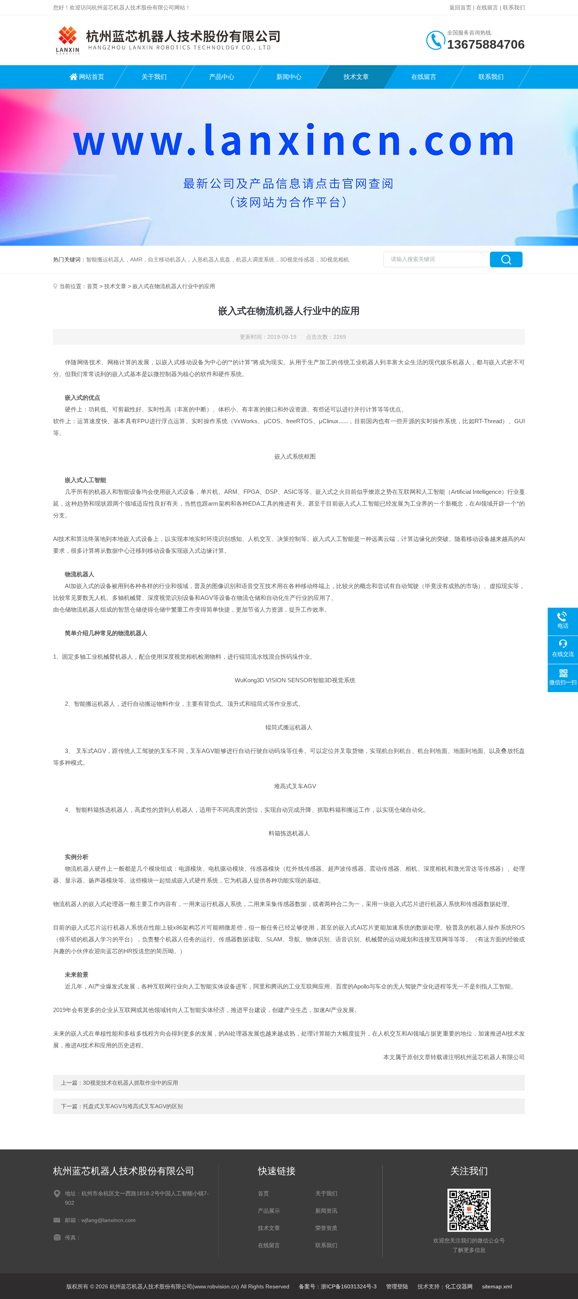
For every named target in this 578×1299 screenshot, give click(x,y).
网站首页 (91, 76)
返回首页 (460, 7)
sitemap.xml (497, 1286)
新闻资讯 (326, 1211)
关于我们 (154, 76)
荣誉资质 (326, 1228)
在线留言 (487, 7)
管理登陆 (397, 1286)
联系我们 (514, 7)
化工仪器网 (459, 1286)
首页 (92, 286)
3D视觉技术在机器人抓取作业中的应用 (130, 1083)
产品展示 (269, 1211)
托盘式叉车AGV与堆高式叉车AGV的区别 (133, 1106)
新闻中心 (289, 76)
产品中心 (221, 76)
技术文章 (356, 76)
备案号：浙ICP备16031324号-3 (338, 1286)
